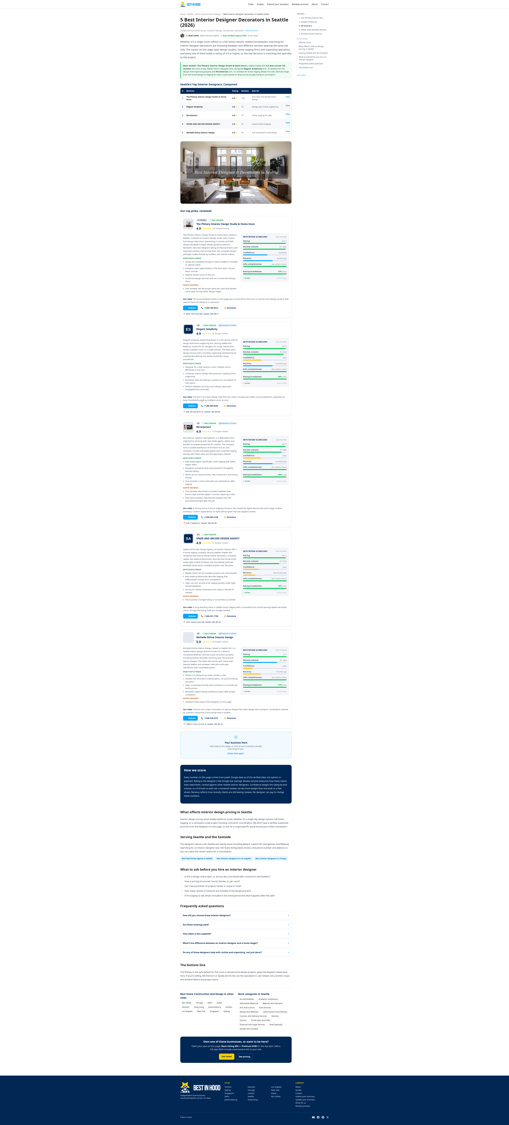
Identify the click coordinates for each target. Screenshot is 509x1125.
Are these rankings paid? (196, 924)
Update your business (305, 1099)
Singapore (214, 1011)
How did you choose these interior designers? (207, 915)
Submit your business (278, 4)
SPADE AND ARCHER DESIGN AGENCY (203, 124)
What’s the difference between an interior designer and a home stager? (220, 943)
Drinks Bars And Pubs (260, 1020)
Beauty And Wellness (249, 1012)
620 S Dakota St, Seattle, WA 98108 (200, 523)
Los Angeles (187, 1011)
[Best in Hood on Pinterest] (323, 1117)
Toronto (228, 1087)
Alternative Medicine (249, 1003)
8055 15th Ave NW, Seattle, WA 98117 (201, 314)
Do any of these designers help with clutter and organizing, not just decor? (222, 952)
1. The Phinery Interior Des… (311, 18)
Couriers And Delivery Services (253, 1016)
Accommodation (247, 999)
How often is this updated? (197, 933)
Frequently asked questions (311, 63)
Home (182, 14)
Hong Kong (199, 1007)
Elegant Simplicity (194, 106)
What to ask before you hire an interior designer (312, 58)
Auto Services (265, 1007)
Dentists (275, 1016)
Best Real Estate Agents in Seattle (197, 858)
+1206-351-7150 (209, 616)
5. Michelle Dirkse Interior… (311, 33)
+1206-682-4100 (209, 517)
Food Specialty (275, 1024)
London (228, 1007)
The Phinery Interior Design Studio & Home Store (206, 98)
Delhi (210, 1003)
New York (201, 1011)
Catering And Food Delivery (275, 1012)
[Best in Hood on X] (327, 1117)
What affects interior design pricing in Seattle (311, 47)
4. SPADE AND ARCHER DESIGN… (313, 29)
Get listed (227, 1056)
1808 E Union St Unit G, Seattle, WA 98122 (203, 724)
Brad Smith (193, 35)
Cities (251, 4)
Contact (325, 4)
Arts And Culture (247, 1007)
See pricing (244, 1056)
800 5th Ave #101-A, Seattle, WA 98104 (201, 412)
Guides (260, 4)
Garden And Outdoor (249, 1028)
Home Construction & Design (208, 14)
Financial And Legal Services (252, 1024)
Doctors (243, 1020)
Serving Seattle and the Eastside (313, 53)
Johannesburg (214, 1007)
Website (190, 308)
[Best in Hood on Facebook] (318, 1117)
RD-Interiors (192, 115)
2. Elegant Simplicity (308, 22)
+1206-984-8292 (209, 406)
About (315, 4)
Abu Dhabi (186, 1003)
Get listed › (301, 75)
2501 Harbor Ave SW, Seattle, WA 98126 (202, 622)
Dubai (219, 1003)
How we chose (251, 30)
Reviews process (300, 4)
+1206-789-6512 (209, 308)
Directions (230, 308)
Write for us (300, 1103)
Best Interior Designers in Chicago (270, 858)
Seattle (190, 14)
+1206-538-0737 (209, 718)
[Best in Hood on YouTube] (313, 1117)
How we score (305, 42)
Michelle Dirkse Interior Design (200, 132)
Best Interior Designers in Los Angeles (234, 858)
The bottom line (306, 67)
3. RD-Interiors (305, 26)
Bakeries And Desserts (273, 1003)
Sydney (226, 1011)
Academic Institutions (268, 999)
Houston (185, 1007)
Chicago (199, 1003)
